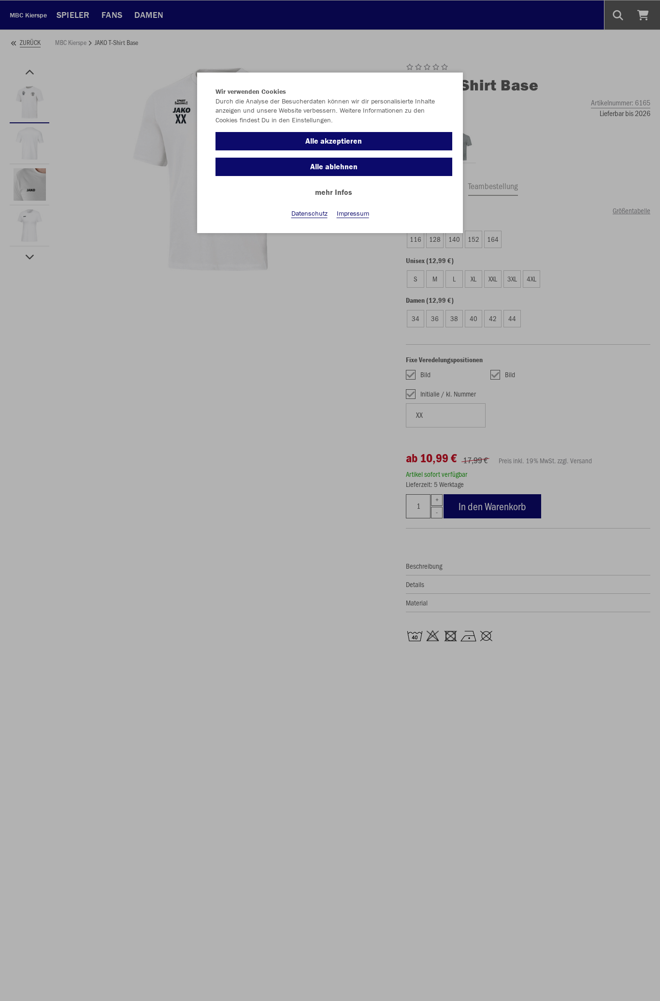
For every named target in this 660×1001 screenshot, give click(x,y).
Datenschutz (309, 213)
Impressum (353, 213)
